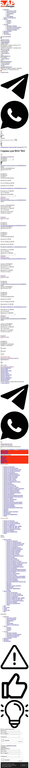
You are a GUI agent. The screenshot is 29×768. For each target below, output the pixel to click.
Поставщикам (7, 34)
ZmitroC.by (12, 449)
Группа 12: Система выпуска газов (12, 469)
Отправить (3, 747)
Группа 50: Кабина (8, 498)
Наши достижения (11, 619)
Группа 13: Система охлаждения (12, 471)
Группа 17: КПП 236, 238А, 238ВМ (12, 526)
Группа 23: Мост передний (10, 477)
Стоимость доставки (12, 637)
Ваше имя (3, 730)
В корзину (3, 197)
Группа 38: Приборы (9, 494)
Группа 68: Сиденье (9, 500)
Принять (24, 765)
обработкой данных (11, 745)
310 (3, 65)
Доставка (6, 631)
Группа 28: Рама (8, 483)
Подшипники (7, 513)
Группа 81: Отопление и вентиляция (13, 502)
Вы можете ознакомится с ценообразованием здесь (13, 188)
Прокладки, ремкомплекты (10, 514)
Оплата (5, 626)
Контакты (6, 32)
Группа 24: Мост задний (10, 479)
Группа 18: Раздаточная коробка (12, 475)
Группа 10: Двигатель (9, 466)
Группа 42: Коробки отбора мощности (13, 496)
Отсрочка (9, 628)
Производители (8, 31)
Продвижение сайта (23, 449)
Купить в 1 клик (5, 198)
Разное (5, 515)
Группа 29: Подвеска (9, 484)
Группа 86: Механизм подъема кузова (13, 507)
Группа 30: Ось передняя (10, 485)
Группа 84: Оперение (9, 504)
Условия (9, 627)
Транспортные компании (13, 635)
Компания (6, 616)
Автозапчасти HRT (11, 618)
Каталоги (6, 509)
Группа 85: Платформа (9, 506)
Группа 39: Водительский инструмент (13, 495)
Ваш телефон (4, 733)
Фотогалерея (10, 623)
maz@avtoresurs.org (5, 56)
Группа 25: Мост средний (10, 480)
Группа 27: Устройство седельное (12, 481)
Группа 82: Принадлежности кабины (13, 503)
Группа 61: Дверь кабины (10, 499)
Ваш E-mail (3, 732)
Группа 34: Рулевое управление (12, 490)
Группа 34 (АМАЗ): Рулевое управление (14, 488)
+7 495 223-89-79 (5, 50)
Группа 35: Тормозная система (11, 491)
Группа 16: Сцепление (9, 472)
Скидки (8, 630)
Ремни (5, 533)
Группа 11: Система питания (11, 468)
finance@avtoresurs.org (6, 61)
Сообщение (3, 737)
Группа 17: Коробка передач (11, 473)
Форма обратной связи (6, 444)
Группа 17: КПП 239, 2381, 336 (11, 527)
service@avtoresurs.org (6, 67)
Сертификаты (10, 620)
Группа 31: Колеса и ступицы (11, 487)
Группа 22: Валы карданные (11, 476)
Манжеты (6, 510)
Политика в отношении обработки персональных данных (9, 766)
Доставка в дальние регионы (14, 634)
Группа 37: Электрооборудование (12, 492)
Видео (8, 622)
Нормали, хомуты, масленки (11, 511)
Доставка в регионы (12, 633)
